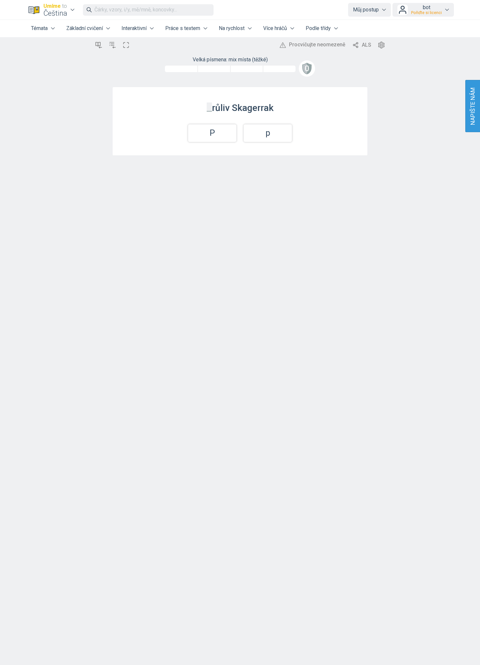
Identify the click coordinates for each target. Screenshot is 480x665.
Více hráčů (275, 28)
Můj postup (366, 10)
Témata (39, 28)
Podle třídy (318, 28)
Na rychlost (232, 28)
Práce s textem (182, 28)
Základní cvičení (84, 28)
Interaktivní (134, 28)
